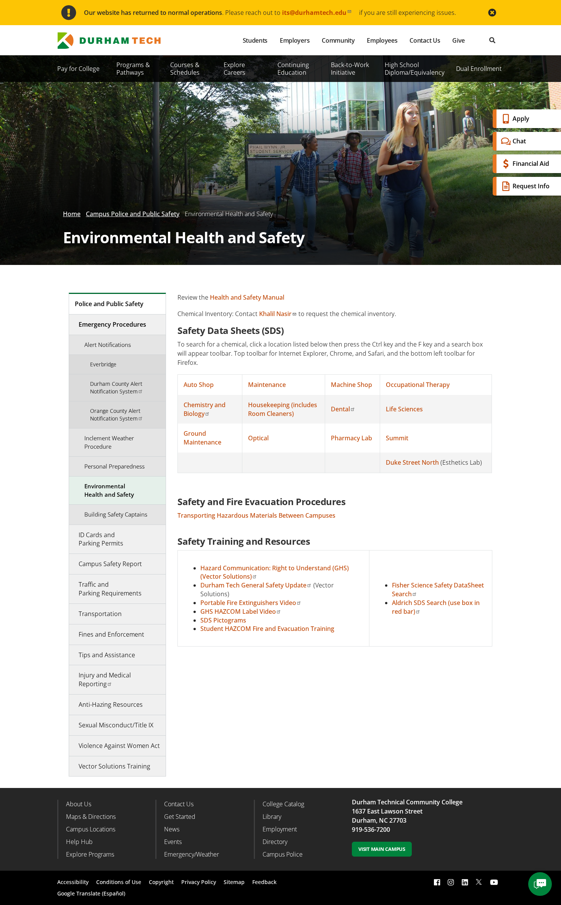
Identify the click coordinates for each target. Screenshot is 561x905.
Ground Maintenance (202, 437)
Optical (258, 438)
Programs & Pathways (133, 69)
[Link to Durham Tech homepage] (114, 40)
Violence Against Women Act (119, 745)
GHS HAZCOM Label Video (238, 611)
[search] (492, 40)
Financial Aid (531, 163)
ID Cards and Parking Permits (101, 539)
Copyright (161, 882)
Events (173, 842)
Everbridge (103, 364)
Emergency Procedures (112, 324)
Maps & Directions (91, 816)
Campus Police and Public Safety (132, 214)
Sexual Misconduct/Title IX (116, 725)
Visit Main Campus (381, 849)
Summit (397, 438)
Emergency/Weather (191, 854)
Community (338, 40)
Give (458, 40)
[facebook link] (437, 881)
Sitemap (234, 882)
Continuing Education (293, 69)
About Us (78, 804)
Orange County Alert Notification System (115, 414)
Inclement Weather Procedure (109, 442)
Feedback (264, 882)
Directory (275, 842)
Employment (280, 829)
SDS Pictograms (223, 620)
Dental (340, 409)
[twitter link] (479, 881)
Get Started (179, 816)
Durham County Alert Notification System (116, 387)
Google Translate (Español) (91, 893)
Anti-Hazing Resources (111, 704)
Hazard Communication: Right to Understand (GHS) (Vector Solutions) (274, 572)
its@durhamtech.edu (314, 12)
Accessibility (73, 882)
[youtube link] (494, 881)
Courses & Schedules (185, 69)
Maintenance (267, 384)
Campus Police (283, 854)
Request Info (531, 186)
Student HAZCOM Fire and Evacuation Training (267, 628)
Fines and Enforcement (111, 634)
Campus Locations (90, 829)
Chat (519, 141)
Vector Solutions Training (114, 766)
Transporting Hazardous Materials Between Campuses (256, 515)
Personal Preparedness (114, 466)
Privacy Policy (198, 882)
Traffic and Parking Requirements (110, 588)
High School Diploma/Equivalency (415, 69)
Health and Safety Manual (247, 297)
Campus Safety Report (110, 564)
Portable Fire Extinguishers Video (248, 603)
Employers (295, 40)
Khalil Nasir (275, 314)
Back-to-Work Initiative (350, 69)
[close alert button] (492, 12)
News (171, 829)
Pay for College (78, 68)
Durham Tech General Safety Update (253, 585)
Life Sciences (404, 409)
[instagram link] (451, 881)
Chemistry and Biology (205, 409)
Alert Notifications (107, 344)
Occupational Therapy (418, 384)
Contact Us (424, 40)
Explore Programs (90, 854)
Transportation (100, 614)
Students (255, 40)
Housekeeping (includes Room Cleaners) (282, 409)
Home (72, 214)
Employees (382, 40)
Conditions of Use (118, 882)
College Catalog (283, 804)
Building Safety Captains (115, 514)
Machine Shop (351, 384)
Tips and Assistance (107, 655)
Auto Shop (199, 384)
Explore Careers (234, 69)
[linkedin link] (465, 881)
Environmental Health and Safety (109, 490)
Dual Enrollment (479, 68)
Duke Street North (412, 462)
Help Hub (79, 842)
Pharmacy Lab (351, 438)
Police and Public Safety (109, 304)
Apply (521, 118)
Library (272, 816)
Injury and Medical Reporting (105, 679)
